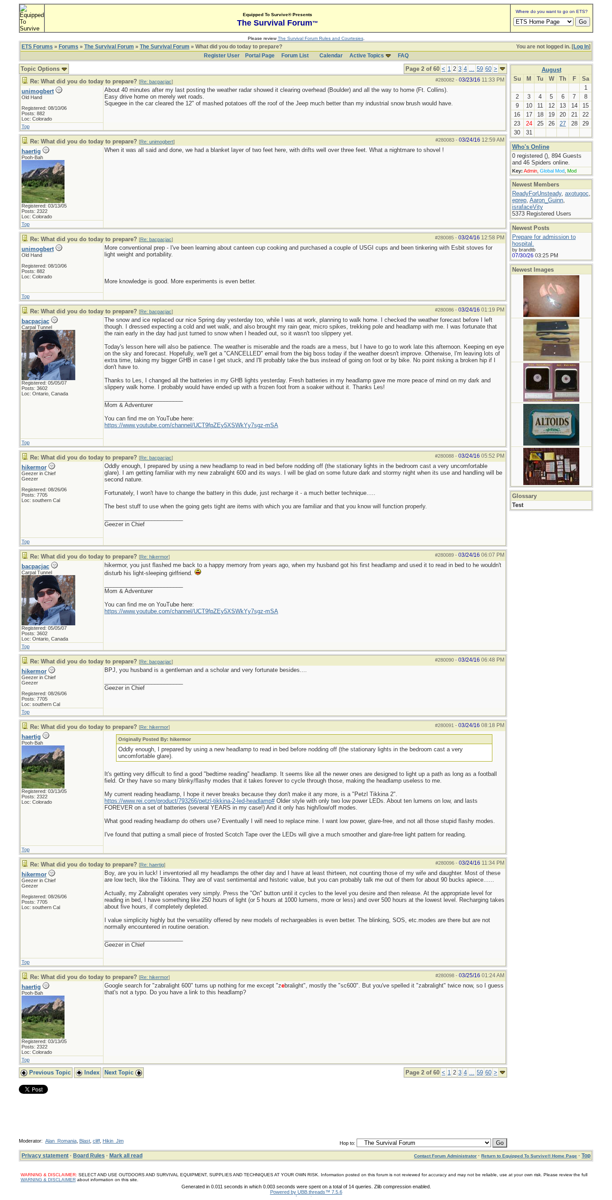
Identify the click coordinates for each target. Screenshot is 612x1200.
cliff (96, 1141)
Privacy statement (45, 1155)
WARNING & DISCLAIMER (48, 1179)
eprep (519, 200)
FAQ (403, 55)
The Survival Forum (109, 46)
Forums (68, 46)
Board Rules (89, 1155)
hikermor (34, 467)
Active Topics (366, 55)
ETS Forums (37, 46)
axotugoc (577, 193)
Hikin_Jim (113, 1141)
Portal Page (260, 55)
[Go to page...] (502, 69)
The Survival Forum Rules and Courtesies (320, 38)
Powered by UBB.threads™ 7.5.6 (306, 1192)
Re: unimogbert (156, 141)
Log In (581, 46)
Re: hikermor (154, 556)
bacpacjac (35, 321)
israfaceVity (527, 207)
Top (26, 126)
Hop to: (347, 1143)
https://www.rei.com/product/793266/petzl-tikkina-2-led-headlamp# (189, 800)
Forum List (295, 55)
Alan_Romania (61, 1141)
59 (480, 68)
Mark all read (125, 1155)
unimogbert (38, 91)
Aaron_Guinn (546, 200)
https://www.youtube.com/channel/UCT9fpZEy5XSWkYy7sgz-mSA (191, 425)
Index (90, 1072)
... (471, 68)
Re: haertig (152, 864)
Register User (222, 55)
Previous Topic (49, 1072)
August (551, 69)
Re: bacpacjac (156, 81)
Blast (84, 1141)
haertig (31, 151)
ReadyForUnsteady (536, 193)
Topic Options (41, 68)
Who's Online (530, 146)
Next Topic (119, 1072)
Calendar (331, 55)
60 (488, 68)
